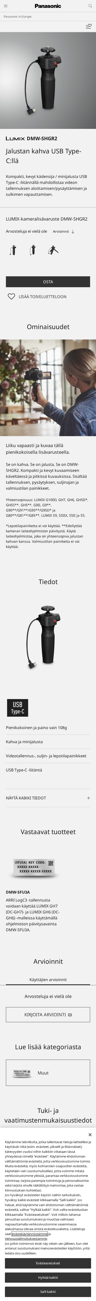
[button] (14, 250)
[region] (48, 1214)
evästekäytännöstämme (30, 1234)
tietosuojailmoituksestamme (26, 1238)
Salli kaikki (48, 1291)
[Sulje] (90, 1134)
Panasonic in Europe (18, 16)
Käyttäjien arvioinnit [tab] (48, 979)
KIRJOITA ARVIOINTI (45, 1015)
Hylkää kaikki (48, 1277)
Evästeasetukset (48, 1263)
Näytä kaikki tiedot (26, 798)
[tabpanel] (48, 1007)
